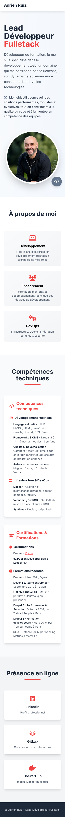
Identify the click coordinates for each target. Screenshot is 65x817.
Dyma (29, 553)
